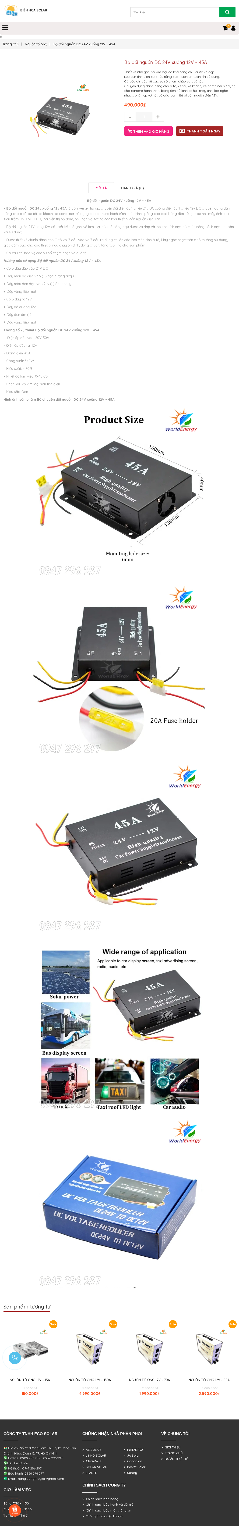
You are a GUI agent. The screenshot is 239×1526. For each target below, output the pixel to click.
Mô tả (101, 188)
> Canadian (133, 1461)
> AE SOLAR (91, 1449)
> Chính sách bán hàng (100, 1499)
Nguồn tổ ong (36, 44)
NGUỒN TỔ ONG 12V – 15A (30, 1380)
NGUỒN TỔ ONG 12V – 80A (209, 1380)
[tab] (101, 187)
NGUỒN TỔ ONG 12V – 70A (149, 1380)
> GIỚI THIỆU (170, 1447)
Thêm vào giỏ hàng (151, 131)
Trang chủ (10, 44)
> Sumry (130, 1473)
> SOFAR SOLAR (94, 1467)
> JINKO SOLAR (94, 1455)
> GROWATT (92, 1461)
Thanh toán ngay (203, 131)
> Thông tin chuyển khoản (102, 1516)
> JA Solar (132, 1455)
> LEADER (89, 1473)
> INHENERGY (134, 1449)
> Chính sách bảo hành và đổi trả (107, 1504)
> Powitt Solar (134, 1467)
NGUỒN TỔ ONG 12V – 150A (90, 1380)
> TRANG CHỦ (172, 1453)
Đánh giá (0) (132, 188)
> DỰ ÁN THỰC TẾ (174, 1459)
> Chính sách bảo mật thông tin (106, 1510)
